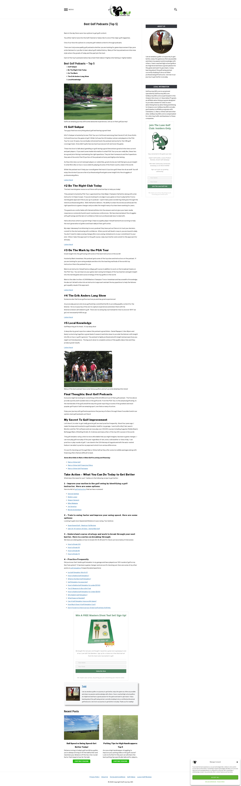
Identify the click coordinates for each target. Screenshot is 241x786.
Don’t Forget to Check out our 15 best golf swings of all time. (89, 608)
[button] (237, 762)
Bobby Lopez (72, 497)
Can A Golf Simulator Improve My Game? (82, 601)
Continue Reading (81, 761)
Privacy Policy (221, 781)
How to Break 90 (74, 547)
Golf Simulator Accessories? (78, 582)
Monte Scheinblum (74, 510)
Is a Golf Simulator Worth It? (78, 572)
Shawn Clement (73, 500)
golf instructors (80, 489)
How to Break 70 (74, 554)
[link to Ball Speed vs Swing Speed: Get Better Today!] (81, 727)
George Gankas (73, 494)
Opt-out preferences (210, 781)
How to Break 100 (74, 544)
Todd (84, 686)
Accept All (215, 777)
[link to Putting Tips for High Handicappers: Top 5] (120, 727)
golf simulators (76, 568)
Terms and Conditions (117, 777)
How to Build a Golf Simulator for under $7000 (84, 585)
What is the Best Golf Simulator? (79, 579)
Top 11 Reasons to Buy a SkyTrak (79, 588)
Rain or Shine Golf (74, 462)
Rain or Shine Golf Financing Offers (80, 465)
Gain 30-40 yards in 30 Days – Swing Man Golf (84, 529)
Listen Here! (68, 180)
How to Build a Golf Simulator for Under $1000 (84, 592)
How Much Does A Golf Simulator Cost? (82, 604)
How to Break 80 (74, 551)
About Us (104, 777)
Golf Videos (131, 777)
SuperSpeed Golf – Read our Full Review (82, 525)
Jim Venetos (72, 506)
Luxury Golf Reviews (144, 777)
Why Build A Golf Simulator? (77, 595)
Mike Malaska (73, 503)
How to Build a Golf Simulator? (78, 576)
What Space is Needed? (76, 598)
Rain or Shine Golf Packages (78, 468)
